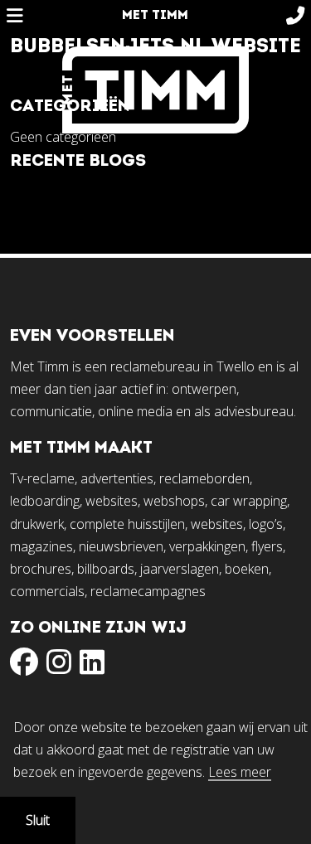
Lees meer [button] (239, 772)
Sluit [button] (38, 820)
